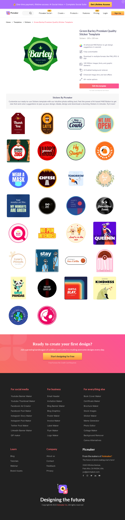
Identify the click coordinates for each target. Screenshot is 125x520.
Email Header (53, 396)
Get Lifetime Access (100, 4)
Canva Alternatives (92, 440)
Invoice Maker (53, 420)
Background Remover (94, 435)
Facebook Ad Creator (21, 406)
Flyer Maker (52, 430)
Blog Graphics (53, 411)
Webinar (14, 466)
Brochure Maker (91, 406)
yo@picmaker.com (91, 471)
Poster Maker (53, 416)
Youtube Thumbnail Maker (23, 401)
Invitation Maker (54, 401)
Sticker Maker (90, 416)
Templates (18, 22)
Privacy (50, 471)
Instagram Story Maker (21, 416)
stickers (28, 22)
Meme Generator (91, 420)
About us (51, 456)
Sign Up (118, 13)
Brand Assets (16, 471)
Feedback (51, 466)
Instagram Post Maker (21, 420)
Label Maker (53, 425)
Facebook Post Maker (21, 411)
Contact (50, 461)
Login (105, 13)
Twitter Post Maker (19, 425)
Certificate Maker (92, 401)
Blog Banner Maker (56, 406)
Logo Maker (52, 435)
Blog (12, 456)
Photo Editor (89, 425)
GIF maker (15, 435)
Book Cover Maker (92, 396)
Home (8, 22)
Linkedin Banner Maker (21, 430)
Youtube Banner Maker (21, 396)
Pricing (96, 13)
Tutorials (14, 461)
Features (86, 13)
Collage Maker (90, 430)
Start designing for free (62, 356)
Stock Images (90, 411)
